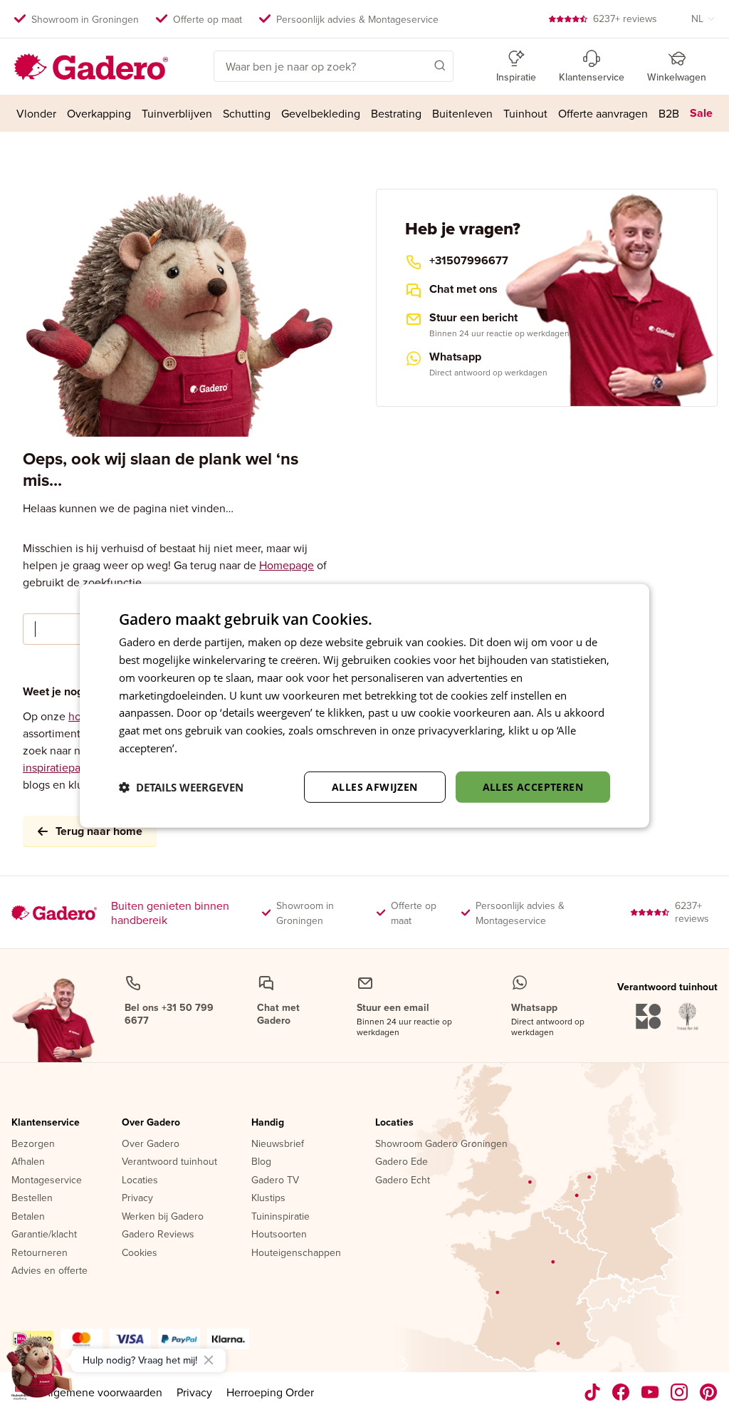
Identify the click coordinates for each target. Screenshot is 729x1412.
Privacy (137, 1198)
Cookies (139, 1253)
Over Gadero (151, 1122)
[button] (419, 65)
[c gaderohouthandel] (650, 1392)
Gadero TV (275, 1180)
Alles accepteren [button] (533, 786)
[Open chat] (39, 1372)
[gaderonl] (679, 1392)
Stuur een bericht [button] (473, 318)
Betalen (28, 1216)
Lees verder (208, 748)
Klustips (268, 1198)
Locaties (140, 1180)
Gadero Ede (401, 1162)
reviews (625, 18)
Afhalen (28, 1162)
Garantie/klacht (44, 1234)
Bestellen (32, 1198)
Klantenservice (45, 1122)
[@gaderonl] (592, 1392)
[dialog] (364, 706)
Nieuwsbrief (277, 1144)
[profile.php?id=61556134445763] (621, 1392)
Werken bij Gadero (163, 1216)
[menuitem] (36, 113)
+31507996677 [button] (468, 261)
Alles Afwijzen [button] (375, 786)
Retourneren (39, 1253)
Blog (261, 1162)
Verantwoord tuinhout (169, 1162)
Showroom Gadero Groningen (441, 1144)
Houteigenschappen (296, 1253)
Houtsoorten (279, 1234)
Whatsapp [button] (455, 357)
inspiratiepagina (62, 767)
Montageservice (46, 1180)
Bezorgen (33, 1144)
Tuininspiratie (280, 1216)
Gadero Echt (402, 1180)
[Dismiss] (208, 1360)
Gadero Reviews (158, 1234)
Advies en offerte (49, 1271)
